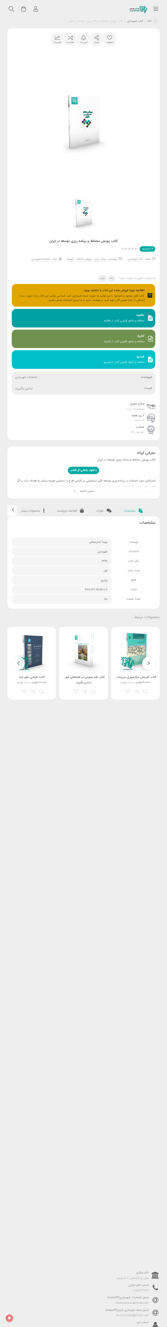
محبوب (110, 42)
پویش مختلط (84, 259)
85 (105, 599)
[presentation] (148, 663)
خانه (149, 21)
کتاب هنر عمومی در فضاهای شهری (83, 677)
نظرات (100, 511)
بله (111, 278)
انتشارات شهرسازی (40, 259)
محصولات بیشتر (31, 511)
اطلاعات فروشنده (67, 511)
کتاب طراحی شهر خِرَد (32, 677)
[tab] (133, 511)
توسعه (70, 259)
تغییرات (57, 42)
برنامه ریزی (100, 259)
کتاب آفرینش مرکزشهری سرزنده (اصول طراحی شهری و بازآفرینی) (116, 677)
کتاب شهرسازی (135, 21)
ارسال (96, 42)
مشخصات (130, 511)
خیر (102, 278)
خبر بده (83, 42)
